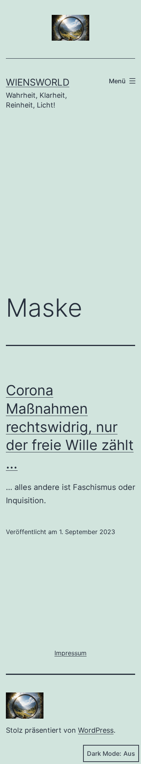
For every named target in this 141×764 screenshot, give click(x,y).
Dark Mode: (104, 753)
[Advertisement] (70, 208)
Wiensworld (37, 82)
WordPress (96, 730)
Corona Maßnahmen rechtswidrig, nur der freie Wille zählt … (70, 427)
